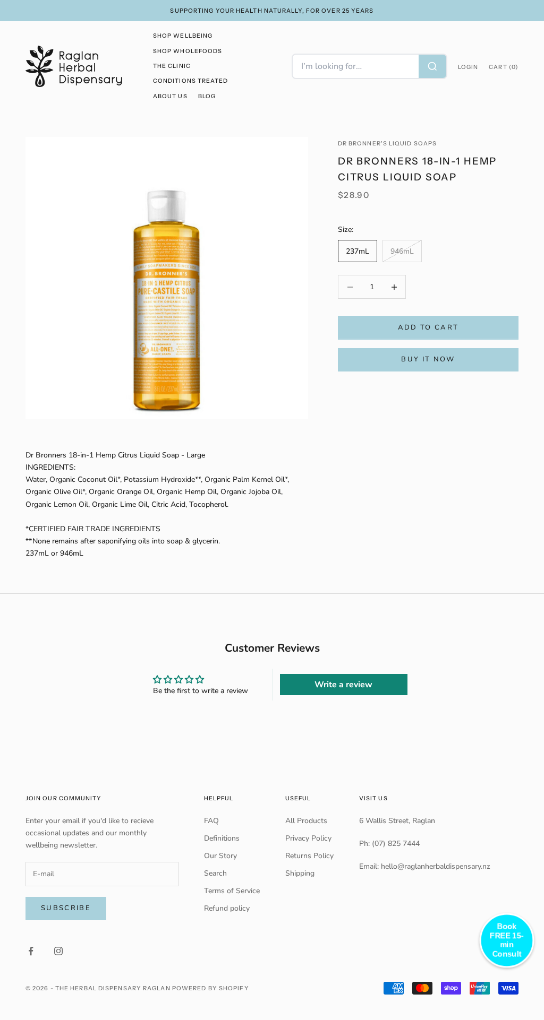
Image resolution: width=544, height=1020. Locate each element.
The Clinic (172, 66)
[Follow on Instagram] (58, 951)
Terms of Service (232, 891)
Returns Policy (309, 856)
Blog (207, 96)
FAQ (211, 821)
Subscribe (66, 908)
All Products (306, 821)
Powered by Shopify (210, 988)
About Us (170, 96)
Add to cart (428, 327)
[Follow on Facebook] (31, 951)
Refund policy (227, 908)
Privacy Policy (308, 838)
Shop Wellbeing (182, 35)
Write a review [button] (343, 684)
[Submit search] (432, 66)
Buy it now (428, 359)
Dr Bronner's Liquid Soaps (387, 143)
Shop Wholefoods (187, 51)
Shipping (299, 873)
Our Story (220, 856)
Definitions (222, 838)
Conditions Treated (190, 80)
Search (215, 873)
